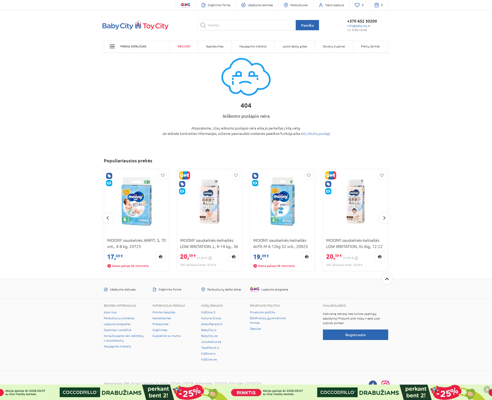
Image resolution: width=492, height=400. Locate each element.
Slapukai (255, 329)
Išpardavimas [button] (214, 46)
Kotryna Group (211, 318)
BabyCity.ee (209, 336)
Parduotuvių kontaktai (119, 318)
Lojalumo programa (117, 324)
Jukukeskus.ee (211, 342)
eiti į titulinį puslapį (315, 134)
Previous (107, 218)
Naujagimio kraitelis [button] (252, 46)
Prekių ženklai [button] (370, 46)
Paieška (307, 25)
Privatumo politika (262, 312)
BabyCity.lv (209, 330)
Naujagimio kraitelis (117, 346)
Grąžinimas (159, 330)
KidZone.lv (208, 353)
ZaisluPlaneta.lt (211, 324)
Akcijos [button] (184, 46)
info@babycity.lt (358, 26)
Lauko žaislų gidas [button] (295, 46)
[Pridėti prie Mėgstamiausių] (163, 175)
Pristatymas (160, 324)
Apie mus (110, 312)
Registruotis (355, 335)
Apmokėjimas (161, 318)
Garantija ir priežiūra (117, 330)
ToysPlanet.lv (210, 347)
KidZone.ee (209, 359)
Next (384, 218)
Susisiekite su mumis (166, 336)
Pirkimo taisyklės (163, 312)
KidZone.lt (208, 312)
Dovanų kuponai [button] (334, 46)
